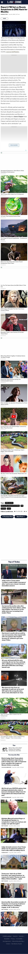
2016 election (9, 503)
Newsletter (6, 938)
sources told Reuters (12, 52)
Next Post (20, 516)
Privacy (13, 938)
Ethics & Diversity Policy (18, 941)
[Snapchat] (24, 511)
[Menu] (2, 2)
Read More (14, 145)
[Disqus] (14, 539)
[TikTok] (18, 511)
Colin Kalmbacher (6, 767)
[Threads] (21, 511)
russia (9, 508)
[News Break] (26, 511)
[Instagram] (19, 511)
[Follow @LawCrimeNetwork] (23, 511)
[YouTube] (14, 511)
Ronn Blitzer (4, 14)
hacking (3, 508)
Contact (8, 943)
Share (4, 18)
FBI (22, 505)
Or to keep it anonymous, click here (15, 750)
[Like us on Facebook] (16, 511)
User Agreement (7, 941)
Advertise (21, 936)
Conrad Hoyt (4, 852)
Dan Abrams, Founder (17, 943)
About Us (15, 936)
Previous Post (8, 516)
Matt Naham (4, 825)
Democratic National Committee (10, 505)
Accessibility (19, 938)
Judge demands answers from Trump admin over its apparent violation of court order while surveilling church (13, 848)
